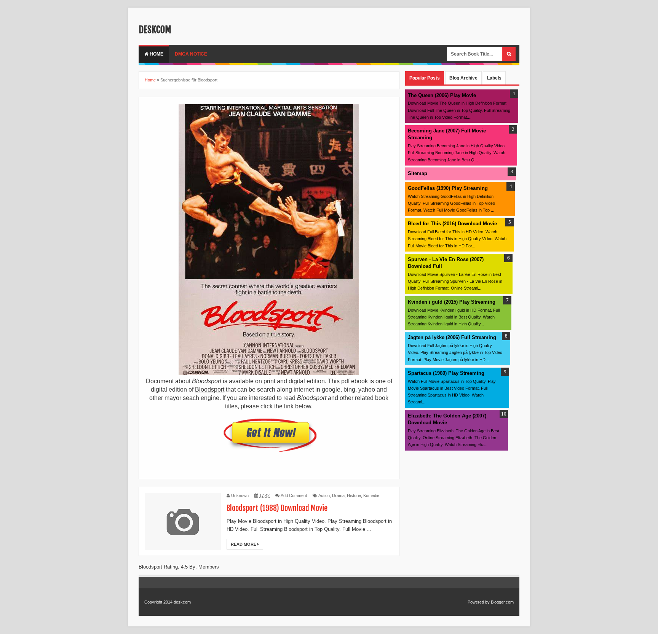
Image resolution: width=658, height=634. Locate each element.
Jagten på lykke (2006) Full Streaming (452, 337)
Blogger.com (502, 602)
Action (324, 495)
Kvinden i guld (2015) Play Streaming (451, 302)
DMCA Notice (191, 54)
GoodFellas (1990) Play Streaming (448, 188)
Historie (354, 495)
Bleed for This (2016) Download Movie (452, 223)
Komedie (371, 495)
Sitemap (417, 173)
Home (156, 54)
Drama (338, 495)
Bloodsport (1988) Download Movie (277, 508)
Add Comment (294, 495)
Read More (244, 544)
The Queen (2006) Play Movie (442, 95)
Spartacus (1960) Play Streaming (446, 373)
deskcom (155, 29)
